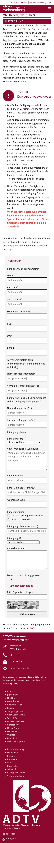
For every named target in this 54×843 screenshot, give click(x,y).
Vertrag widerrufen (16, 772)
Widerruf (11, 769)
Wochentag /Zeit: (16, 500)
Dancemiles (12, 731)
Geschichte (12, 738)
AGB (9, 762)
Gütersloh (15, 2)
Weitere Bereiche (15, 704)
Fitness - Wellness (15, 721)
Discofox (11, 708)
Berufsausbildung (15, 749)
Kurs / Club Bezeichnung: (21, 487)
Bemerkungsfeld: (16, 548)
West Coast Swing (16, 715)
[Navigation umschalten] (49, 8)
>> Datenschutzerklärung (20, 585)
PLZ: (10, 323)
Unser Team (13, 728)
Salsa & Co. (12, 718)
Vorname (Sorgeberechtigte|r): (23, 386)
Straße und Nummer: (19, 311)
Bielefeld (24, 2)
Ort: (9, 336)
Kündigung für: (15, 538)
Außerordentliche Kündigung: (23, 448)
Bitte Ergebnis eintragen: (20, 592)
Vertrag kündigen (15, 776)
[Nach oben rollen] (47, 836)
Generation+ (13, 725)
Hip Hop (11, 698)
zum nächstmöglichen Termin (26, 515)
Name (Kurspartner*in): (20, 408)
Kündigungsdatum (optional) (22, 526)
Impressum (12, 759)
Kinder (10, 691)
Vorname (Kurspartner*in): (21, 420)
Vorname (12, 287)
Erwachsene (13, 701)
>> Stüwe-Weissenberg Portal (40, 2)
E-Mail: (11, 348)
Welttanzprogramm (16, 741)
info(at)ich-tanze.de (19, 668)
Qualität (11, 735)
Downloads (12, 752)
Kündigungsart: (15, 438)
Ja (11, 579)
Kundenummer (15, 475)
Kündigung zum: (16, 512)
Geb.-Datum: (14, 299)
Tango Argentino (15, 711)
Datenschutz (13, 766)
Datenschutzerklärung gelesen (24, 575)
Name (11, 275)
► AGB (30, 628)
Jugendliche (12, 694)
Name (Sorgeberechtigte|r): (21, 373)
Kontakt (11, 756)
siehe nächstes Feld (20, 519)
